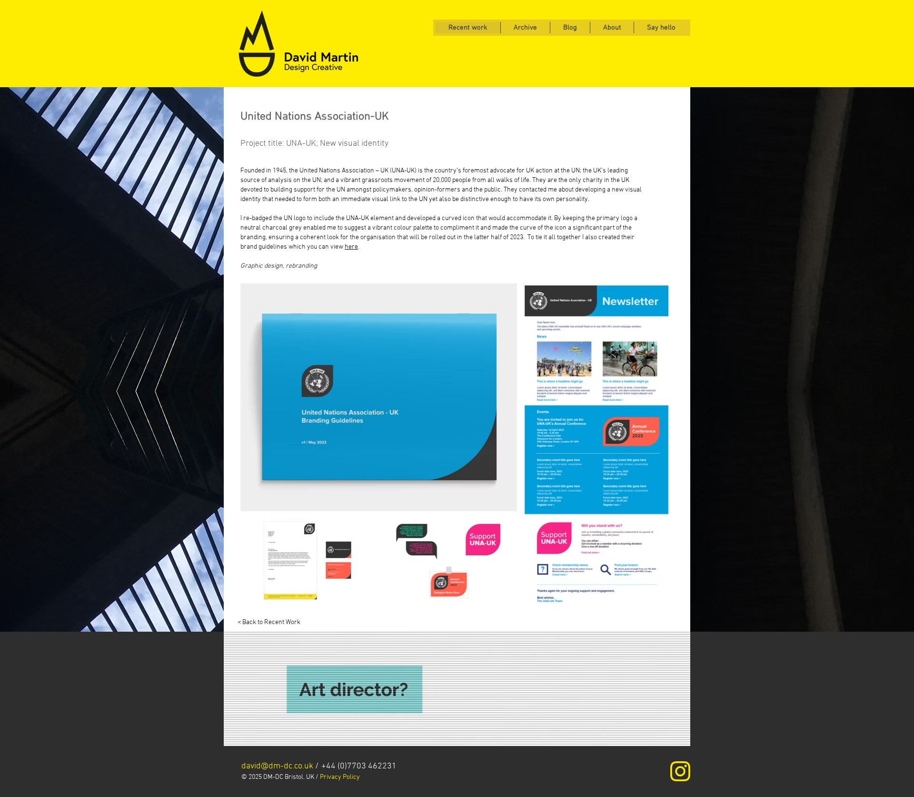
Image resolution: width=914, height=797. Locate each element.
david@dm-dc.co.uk (277, 766)
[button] (661, 27)
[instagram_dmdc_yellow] (680, 771)
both (325, 199)
